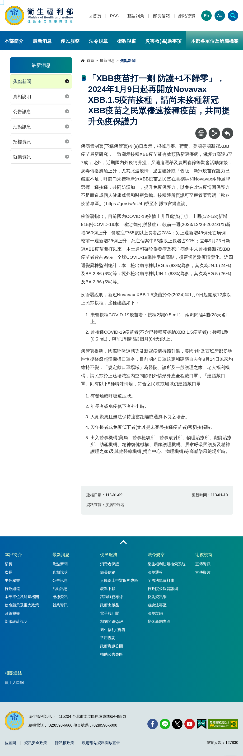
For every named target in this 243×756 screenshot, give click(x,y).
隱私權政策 (64, 743)
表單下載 (107, 589)
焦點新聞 (22, 81)
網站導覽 (187, 16)
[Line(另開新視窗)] (165, 724)
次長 (8, 572)
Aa (219, 15)
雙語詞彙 (135, 16)
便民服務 (70, 41)
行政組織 (12, 589)
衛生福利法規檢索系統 (167, 564)
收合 (123, 542)
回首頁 (95, 16)
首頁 (90, 61)
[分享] (214, 133)
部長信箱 (161, 16)
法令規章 (98, 41)
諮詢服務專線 (111, 597)
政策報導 (12, 613)
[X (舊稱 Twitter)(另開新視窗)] (177, 724)
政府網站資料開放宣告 (101, 743)
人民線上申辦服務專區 (119, 580)
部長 (8, 564)
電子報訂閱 (109, 613)
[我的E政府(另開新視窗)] (201, 724)
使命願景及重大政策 (22, 605)
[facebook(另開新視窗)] (152, 724)
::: (1, 2)
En (206, 15)
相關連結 (13, 673)
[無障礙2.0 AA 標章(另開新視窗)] (223, 724)
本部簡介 (14, 41)
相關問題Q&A (111, 621)
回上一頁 (227, 130)
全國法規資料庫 (161, 580)
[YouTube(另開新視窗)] (189, 724)
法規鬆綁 (155, 613)
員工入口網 (14, 683)
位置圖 (10, 743)
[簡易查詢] (233, 15)
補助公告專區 (111, 654)
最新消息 (42, 41)
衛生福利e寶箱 (112, 630)
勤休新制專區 (159, 621)
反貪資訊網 (157, 597)
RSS (114, 16)
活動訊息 (22, 126)
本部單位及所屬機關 (22, 597)
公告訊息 (22, 111)
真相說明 (22, 96)
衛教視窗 (126, 41)
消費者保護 (109, 564)
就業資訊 (22, 156)
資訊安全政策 (35, 743)
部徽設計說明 (16, 621)
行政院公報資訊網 (163, 589)
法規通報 (155, 572)
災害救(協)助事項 (163, 41)
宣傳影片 (202, 572)
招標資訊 (22, 141)
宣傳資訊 (202, 564)
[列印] (201, 133)
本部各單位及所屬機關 (214, 41)
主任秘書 (12, 580)
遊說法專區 (157, 605)
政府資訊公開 (111, 646)
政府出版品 (109, 605)
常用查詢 (107, 638)
